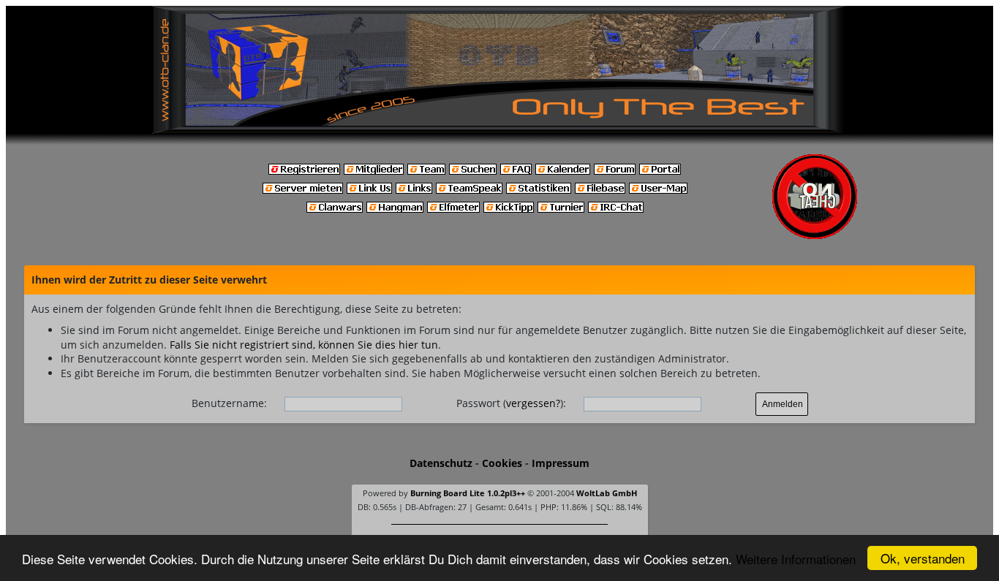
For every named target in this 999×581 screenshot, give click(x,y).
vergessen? (533, 403)
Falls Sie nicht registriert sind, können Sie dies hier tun (304, 345)
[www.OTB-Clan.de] (499, 68)
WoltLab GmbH (606, 492)
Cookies (502, 463)
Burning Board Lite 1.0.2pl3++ (467, 492)
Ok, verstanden (923, 558)
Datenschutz (441, 463)
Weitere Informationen (796, 559)
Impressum (560, 463)
